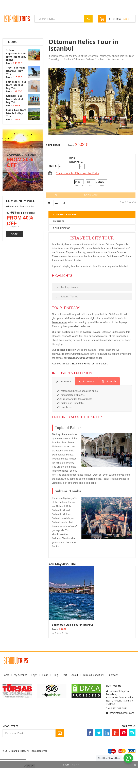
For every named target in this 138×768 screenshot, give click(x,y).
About (75, 675)
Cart (64, 675)
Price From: (53, 145)
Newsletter (10, 726)
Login (34, 675)
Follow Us (128, 726)
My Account (20, 675)
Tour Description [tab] (64, 214)
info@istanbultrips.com (121, 712)
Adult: (52, 166)
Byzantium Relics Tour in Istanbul (89, 363)
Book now (90, 195)
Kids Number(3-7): (74, 162)
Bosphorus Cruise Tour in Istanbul (72, 624)
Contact (113, 675)
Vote (14, 234)
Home (6, 675)
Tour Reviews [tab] (61, 228)
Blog (55, 675)
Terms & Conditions (94, 675)
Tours (45, 675)
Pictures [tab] (58, 221)
